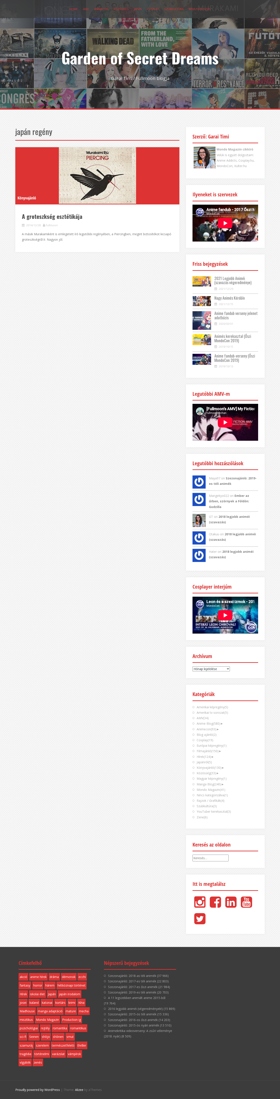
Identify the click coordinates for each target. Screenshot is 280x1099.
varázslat (58, 1054)
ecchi (82, 977)
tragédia (25, 1054)
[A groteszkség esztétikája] (97, 175)
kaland (34, 1003)
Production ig (71, 1020)
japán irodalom (69, 994)
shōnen (58, 1037)
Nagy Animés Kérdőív (229, 298)
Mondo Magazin (211, 790)
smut (70, 1037)
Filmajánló (208, 751)
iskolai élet (37, 994)
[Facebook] (215, 906)
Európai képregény (212, 745)
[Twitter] (199, 922)
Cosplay (153, 9)
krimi (71, 1003)
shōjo (46, 1037)
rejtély (45, 1028)
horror (37, 985)
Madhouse (27, 1011)
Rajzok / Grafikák (210, 800)
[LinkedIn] (230, 906)
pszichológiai (29, 1028)
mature (71, 1011)
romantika (60, 1028)
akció (23, 977)
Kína (81, 1003)
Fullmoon (52, 225)
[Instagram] (199, 906)
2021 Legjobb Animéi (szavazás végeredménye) (233, 280)
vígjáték (25, 1062)
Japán (138, 9)
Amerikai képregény (212, 707)
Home (74, 9)
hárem (49, 985)
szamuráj (26, 1045)
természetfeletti (63, 1045)
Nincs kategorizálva (212, 795)
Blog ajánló (207, 735)
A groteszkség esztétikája (52, 216)
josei (23, 1003)
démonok (68, 977)
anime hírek (38, 977)
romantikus (78, 1028)
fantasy (25, 985)
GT (211, 517)
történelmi (41, 1054)
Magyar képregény (212, 778)
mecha (84, 1011)
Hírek (204, 757)
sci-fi (23, 1037)
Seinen (34, 1037)
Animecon (101, 9)
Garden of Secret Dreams (140, 57)
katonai (47, 1003)
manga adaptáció (50, 1011)
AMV (86, 9)
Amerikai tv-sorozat (212, 712)
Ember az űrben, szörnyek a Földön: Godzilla (229, 501)
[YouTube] (246, 906)
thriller (81, 1045)
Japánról (204, 762)
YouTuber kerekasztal (214, 811)
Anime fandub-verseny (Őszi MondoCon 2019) (234, 358)
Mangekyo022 (219, 496)
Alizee (79, 1090)
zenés (38, 1062)
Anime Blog (208, 723)
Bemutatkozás (199, 9)
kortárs (60, 1003)
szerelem (42, 1045)
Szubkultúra (174, 9)
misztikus (26, 1020)
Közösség (121, 9)
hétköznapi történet (72, 985)
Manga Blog (209, 784)
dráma (54, 977)
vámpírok (74, 1054)
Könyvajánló (27, 197)
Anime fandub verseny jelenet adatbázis (236, 315)
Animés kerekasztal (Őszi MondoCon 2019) (232, 338)
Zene (202, 817)
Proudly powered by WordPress (37, 1090)
